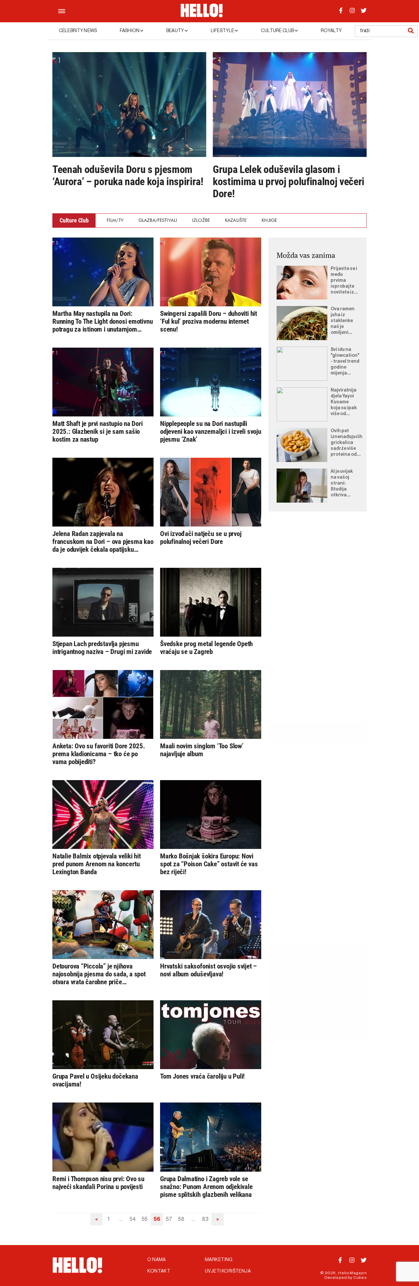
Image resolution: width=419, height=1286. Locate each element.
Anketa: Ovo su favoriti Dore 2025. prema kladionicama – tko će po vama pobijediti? (98, 754)
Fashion (130, 31)
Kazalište (235, 220)
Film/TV (115, 220)
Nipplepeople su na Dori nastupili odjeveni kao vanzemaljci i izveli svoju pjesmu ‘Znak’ (210, 431)
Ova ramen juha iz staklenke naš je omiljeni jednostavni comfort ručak (344, 321)
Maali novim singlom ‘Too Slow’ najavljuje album (202, 750)
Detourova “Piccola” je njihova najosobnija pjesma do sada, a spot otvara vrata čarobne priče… (99, 974)
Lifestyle (223, 31)
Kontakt (158, 1271)
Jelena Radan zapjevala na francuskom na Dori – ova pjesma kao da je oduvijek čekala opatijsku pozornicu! (103, 541)
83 (205, 1219)
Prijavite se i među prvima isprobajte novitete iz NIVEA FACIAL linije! (344, 280)
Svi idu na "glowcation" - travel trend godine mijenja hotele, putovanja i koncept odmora (345, 361)
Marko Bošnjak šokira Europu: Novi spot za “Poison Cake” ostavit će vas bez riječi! (209, 864)
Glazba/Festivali (157, 220)
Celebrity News (78, 31)
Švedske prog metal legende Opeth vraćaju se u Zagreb (206, 648)
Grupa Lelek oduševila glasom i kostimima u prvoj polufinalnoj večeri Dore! (288, 181)
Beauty (175, 31)
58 (181, 1219)
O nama (156, 1259)
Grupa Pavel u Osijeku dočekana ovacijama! (95, 1080)
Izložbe (201, 220)
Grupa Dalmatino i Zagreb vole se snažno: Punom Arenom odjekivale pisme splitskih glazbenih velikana (206, 1187)
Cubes (360, 1277)
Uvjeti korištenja (228, 1271)
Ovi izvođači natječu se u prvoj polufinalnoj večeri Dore (201, 538)
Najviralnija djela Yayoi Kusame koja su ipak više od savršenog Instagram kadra (344, 402)
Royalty (331, 31)
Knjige (269, 220)
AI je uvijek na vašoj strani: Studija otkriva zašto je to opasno (342, 483)
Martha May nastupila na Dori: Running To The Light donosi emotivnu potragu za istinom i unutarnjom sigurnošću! (102, 321)
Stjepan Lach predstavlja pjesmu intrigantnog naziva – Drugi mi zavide (102, 648)
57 (169, 1219)
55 (145, 1219)
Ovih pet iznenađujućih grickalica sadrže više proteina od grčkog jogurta (346, 443)
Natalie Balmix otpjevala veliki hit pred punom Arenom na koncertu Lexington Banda (96, 864)
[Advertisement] (317, 625)
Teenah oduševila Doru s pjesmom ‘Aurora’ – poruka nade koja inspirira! (127, 175)
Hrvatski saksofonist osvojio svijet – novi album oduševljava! (208, 970)
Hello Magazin (352, 1273)
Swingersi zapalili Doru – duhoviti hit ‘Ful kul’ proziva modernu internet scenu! (208, 321)
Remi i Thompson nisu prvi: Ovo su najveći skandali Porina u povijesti (98, 1183)
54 (133, 1219)
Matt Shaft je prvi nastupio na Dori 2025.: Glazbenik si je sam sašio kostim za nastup (97, 431)
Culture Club (278, 31)
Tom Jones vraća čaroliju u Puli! (202, 1076)
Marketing (219, 1259)
